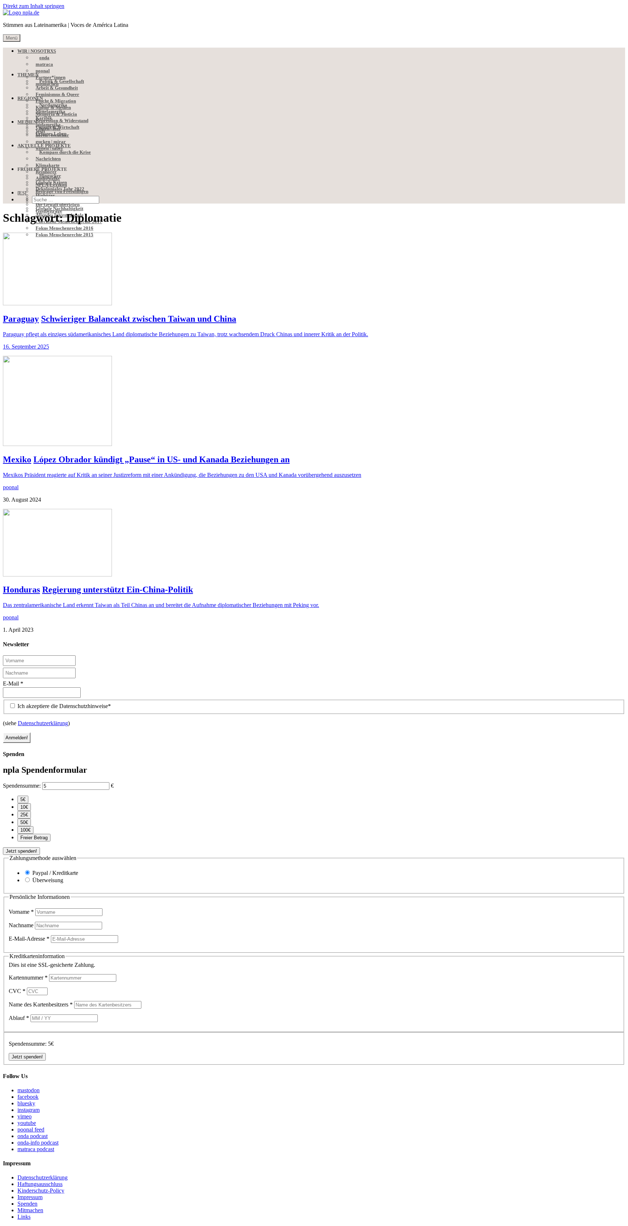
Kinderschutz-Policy (40, 1190)
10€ (24, 807)
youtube (26, 1123)
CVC (17, 991)
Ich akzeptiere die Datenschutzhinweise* (63, 706)
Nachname (22, 925)
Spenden (27, 1204)
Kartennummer (28, 977)
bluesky (26, 1103)
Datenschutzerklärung (43, 723)
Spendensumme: (22, 786)
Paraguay (21, 318)
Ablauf (19, 1018)
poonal (11, 487)
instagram (28, 1110)
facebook (28, 1097)
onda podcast (32, 1136)
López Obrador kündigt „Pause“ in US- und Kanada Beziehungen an (161, 459)
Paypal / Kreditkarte (55, 873)
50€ (24, 822)
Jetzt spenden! (21, 851)
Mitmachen (30, 1210)
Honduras (21, 589)
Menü (11, 38)
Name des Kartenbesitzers (41, 1004)
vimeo (24, 1116)
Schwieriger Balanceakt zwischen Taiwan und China (138, 318)
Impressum (30, 1197)
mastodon (28, 1090)
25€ (24, 814)
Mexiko (17, 459)
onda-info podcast (38, 1142)
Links (24, 1217)
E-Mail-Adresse (29, 939)
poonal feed (30, 1129)
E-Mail (13, 683)
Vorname (21, 912)
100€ (25, 830)
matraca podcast (35, 1149)
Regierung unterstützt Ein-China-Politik (117, 589)
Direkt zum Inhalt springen (33, 6)
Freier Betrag (34, 837)
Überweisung (47, 880)
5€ (22, 799)
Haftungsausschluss (40, 1184)
